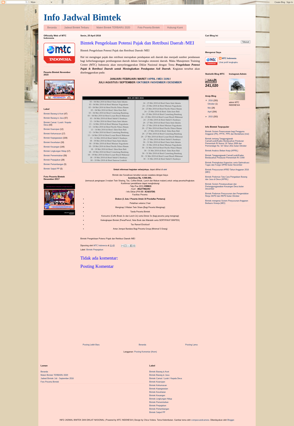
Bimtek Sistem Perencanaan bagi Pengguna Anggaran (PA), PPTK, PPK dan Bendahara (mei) (227, 132)
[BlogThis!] (125, 245)
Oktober (211, 104)
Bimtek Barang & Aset (53, 114)
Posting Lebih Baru (91, 345)
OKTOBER (143, 82)
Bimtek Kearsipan (51, 129)
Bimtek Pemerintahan (53, 155)
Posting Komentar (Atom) (145, 352)
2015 (210, 116)
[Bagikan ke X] (128, 245)
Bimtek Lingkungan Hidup (55, 151)
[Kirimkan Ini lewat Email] (122, 245)
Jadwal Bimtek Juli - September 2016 (57, 378)
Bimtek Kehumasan (52, 133)
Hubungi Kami (175, 27)
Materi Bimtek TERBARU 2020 (113, 27)
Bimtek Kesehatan (52, 142)
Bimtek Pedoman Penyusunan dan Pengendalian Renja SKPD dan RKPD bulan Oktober (227, 194)
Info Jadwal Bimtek (82, 17)
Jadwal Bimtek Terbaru (76, 27)
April (210, 112)
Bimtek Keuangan (51, 147)
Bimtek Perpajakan (94, 249)
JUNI (167, 79)
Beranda (52, 27)
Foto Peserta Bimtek (149, 27)
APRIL (152, 79)
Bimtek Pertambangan (53, 164)
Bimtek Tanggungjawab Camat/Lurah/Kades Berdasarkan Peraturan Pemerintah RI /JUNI (225, 156)
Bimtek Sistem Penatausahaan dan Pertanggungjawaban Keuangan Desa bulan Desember (224, 186)
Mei (209, 108)
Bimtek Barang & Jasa (54, 118)
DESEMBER (175, 82)
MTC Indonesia (229, 58)
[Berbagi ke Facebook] (131, 245)
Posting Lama (191, 345)
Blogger (230, 420)
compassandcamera (200, 420)
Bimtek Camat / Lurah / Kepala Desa (165, 378)
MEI (160, 79)
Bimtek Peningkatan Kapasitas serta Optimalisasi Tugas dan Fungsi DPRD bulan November (227, 163)
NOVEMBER (158, 82)
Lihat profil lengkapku (228, 62)
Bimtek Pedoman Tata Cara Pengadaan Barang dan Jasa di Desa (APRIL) (226, 178)
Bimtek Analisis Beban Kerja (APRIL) (221, 150)
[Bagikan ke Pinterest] (134, 245)
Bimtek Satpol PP (52, 169)
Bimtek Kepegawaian (53, 138)
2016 (210, 100)
